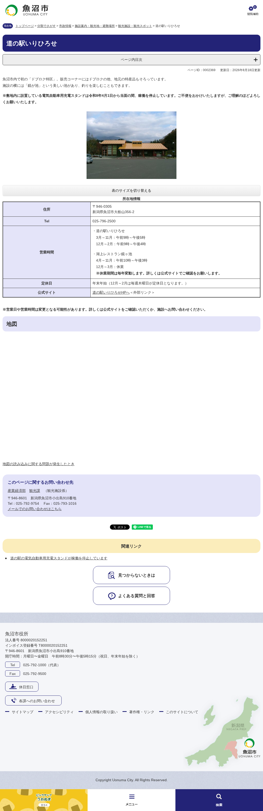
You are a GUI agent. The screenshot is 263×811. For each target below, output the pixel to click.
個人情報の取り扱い (101, 712)
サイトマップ (22, 712)
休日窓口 (26, 687)
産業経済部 (17, 491)
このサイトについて (182, 712)
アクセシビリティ (59, 712)
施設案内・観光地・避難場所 (95, 26)
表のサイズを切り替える (131, 190)
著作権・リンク (141, 712)
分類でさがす (46, 26)
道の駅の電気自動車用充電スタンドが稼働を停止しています (58, 558)
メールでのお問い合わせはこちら (35, 509)
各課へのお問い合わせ (37, 701)
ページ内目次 (131, 60)
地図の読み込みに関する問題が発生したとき (38, 464)
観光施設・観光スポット (135, 26)
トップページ (24, 26)
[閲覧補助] (252, 10)
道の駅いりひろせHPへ (111, 292)
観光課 (34, 491)
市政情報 (65, 26)
